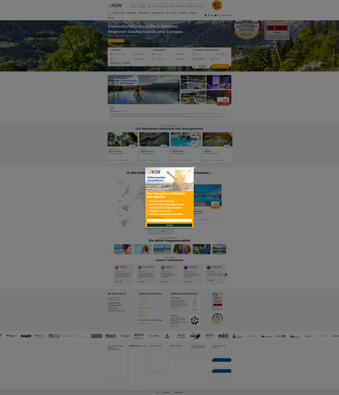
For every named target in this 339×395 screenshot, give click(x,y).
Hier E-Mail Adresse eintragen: (155, 217)
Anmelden (169, 225)
